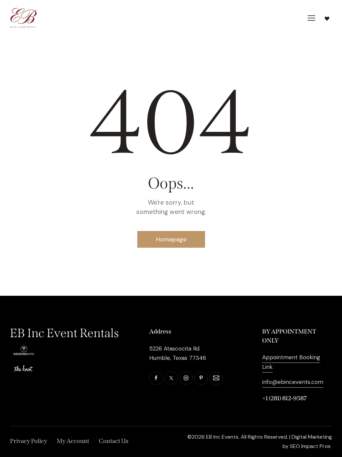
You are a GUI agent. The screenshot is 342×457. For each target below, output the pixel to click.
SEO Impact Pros (310, 446)
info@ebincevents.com (292, 382)
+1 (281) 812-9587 (284, 398)
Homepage (171, 239)
